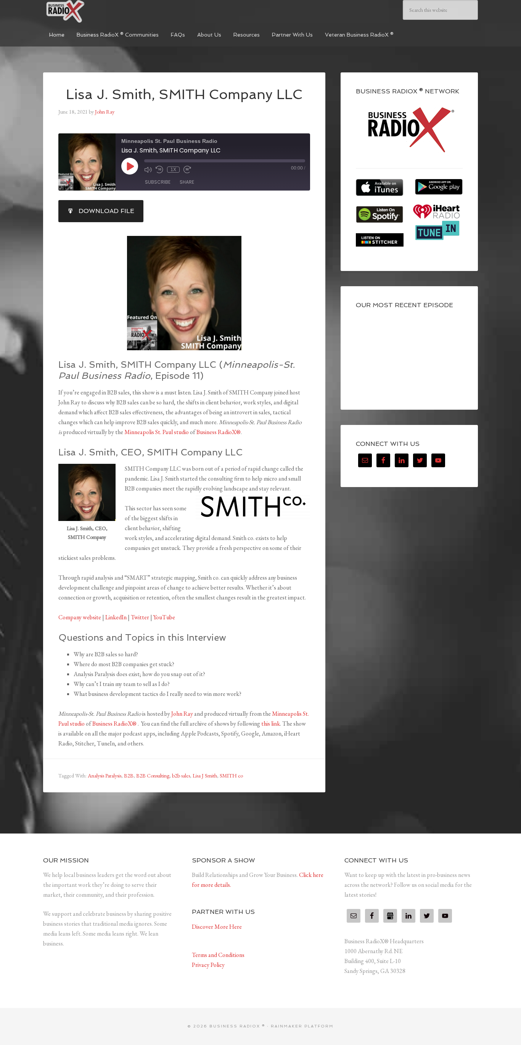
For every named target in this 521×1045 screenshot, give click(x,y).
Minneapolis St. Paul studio (156, 432)
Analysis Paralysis (104, 775)
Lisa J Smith (205, 775)
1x (173, 169)
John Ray (182, 714)
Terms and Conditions (218, 955)
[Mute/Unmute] (148, 169)
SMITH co (231, 775)
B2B (128, 775)
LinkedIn (116, 617)
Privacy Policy (208, 965)
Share (187, 182)
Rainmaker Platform (302, 1026)
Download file (106, 211)
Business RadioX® (218, 432)
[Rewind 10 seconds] (159, 169)
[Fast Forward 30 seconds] (187, 169)
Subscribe (157, 182)
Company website (79, 617)
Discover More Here (217, 927)
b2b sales (181, 775)
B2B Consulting (152, 775)
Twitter (140, 617)
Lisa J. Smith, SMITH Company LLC (184, 94)
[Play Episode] (129, 166)
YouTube (164, 617)
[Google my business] (390, 916)
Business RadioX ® (100, 11)
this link (270, 724)
